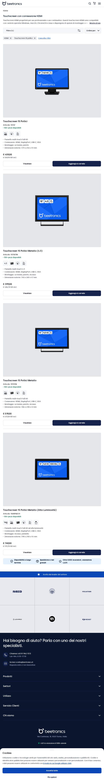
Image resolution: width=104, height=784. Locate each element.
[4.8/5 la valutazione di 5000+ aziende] (39, 743)
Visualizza (27, 164)
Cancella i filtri (44, 38)
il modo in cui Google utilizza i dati (57, 763)
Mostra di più (95, 23)
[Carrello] (94, 3)
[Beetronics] (12, 3)
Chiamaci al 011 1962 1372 (20, 653)
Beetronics (43, 730)
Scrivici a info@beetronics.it (21, 662)
